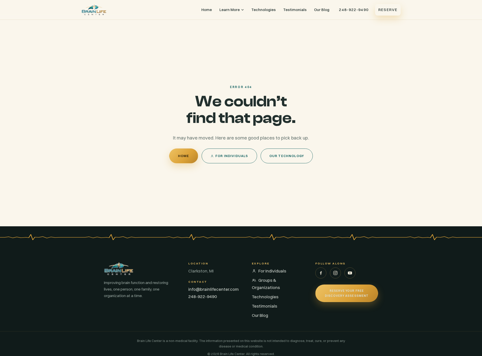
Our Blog (321, 9)
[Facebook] (320, 272)
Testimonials (295, 9)
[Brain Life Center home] (94, 10)
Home (206, 9)
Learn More (229, 9)
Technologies (263, 9)
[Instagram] (335, 272)
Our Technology (286, 156)
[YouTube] (349, 272)
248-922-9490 (354, 9)
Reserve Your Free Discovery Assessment (347, 293)
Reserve (387, 9)
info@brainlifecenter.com (213, 289)
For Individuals (231, 156)
